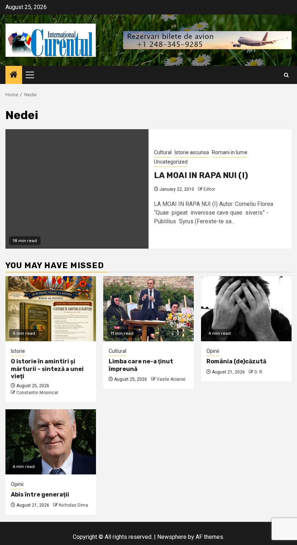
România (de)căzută (236, 361)
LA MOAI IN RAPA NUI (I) (201, 175)
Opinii (212, 351)
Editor (209, 189)
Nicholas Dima (73, 505)
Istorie (18, 351)
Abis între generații (40, 494)
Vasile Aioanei (170, 379)
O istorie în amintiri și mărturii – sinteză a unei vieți (47, 369)
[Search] (286, 75)
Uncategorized (171, 162)
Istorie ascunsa (192, 152)
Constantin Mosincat (37, 392)
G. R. (258, 372)
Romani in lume (229, 152)
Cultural (163, 152)
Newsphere (172, 536)
